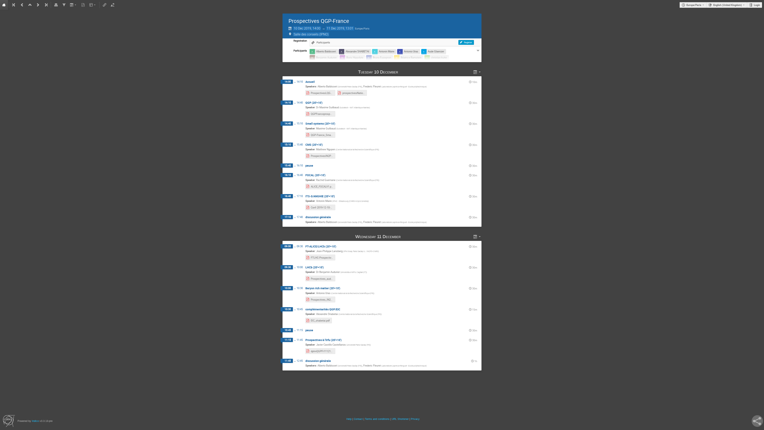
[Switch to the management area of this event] (112, 5)
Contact (358, 419)
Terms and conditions (377, 419)
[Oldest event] (14, 5)
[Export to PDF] (83, 5)
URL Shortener (400, 419)
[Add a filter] (64, 5)
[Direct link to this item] (403, 72)
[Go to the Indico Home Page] (4, 5)
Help (349, 419)
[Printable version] (56, 5)
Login (757, 5)
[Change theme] (92, 5)
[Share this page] (757, 421)
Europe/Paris (693, 5)
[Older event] (22, 5)
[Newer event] (38, 5)
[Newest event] (46, 5)
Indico (35, 421)
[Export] (73, 5)
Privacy (415, 419)
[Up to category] (30, 5)
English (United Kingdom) (727, 5)
